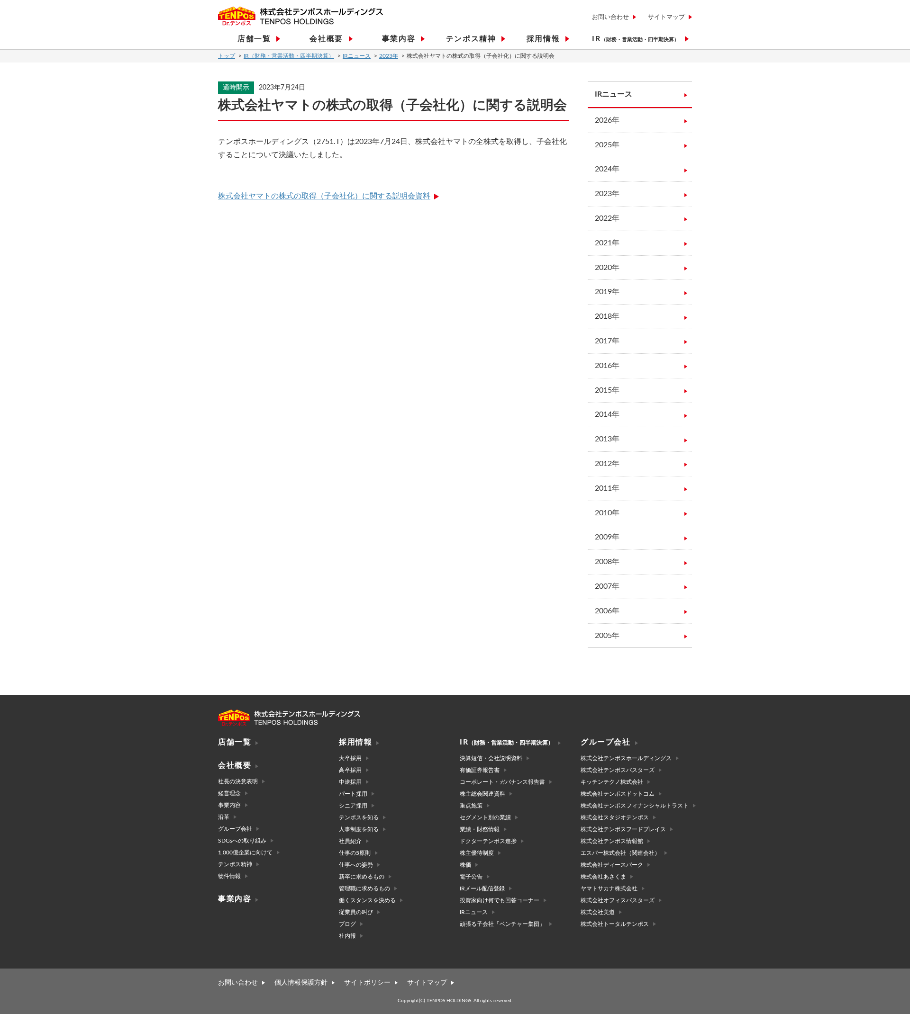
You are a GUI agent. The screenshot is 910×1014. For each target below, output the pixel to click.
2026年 (607, 120)
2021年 (607, 243)
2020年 (607, 267)
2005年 (607, 635)
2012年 (607, 463)
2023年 (388, 56)
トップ (226, 56)
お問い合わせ (610, 17)
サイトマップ (666, 17)
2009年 (607, 537)
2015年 (607, 390)
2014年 (607, 414)
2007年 (607, 586)
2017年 (607, 341)
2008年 (607, 561)
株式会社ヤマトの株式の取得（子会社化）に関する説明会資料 (324, 196)
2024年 (607, 169)
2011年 (607, 488)
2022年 (607, 218)
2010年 (607, 513)
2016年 (607, 365)
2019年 (607, 292)
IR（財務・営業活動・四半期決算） (289, 56)
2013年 (607, 439)
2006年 (607, 611)
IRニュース (357, 56)
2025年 (607, 145)
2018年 (607, 316)
